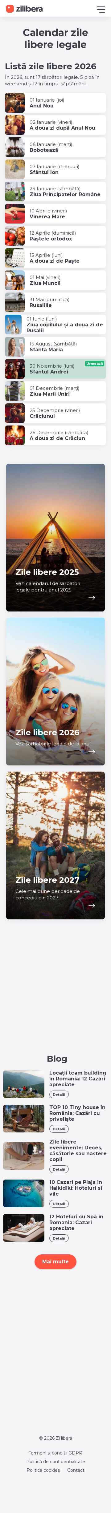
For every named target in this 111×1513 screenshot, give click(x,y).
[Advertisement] (55, 995)
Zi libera (64, 1438)
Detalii (59, 1094)
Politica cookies (43, 1470)
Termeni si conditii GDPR (55, 1453)
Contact (75, 1470)
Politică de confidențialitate (55, 1461)
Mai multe (55, 1262)
